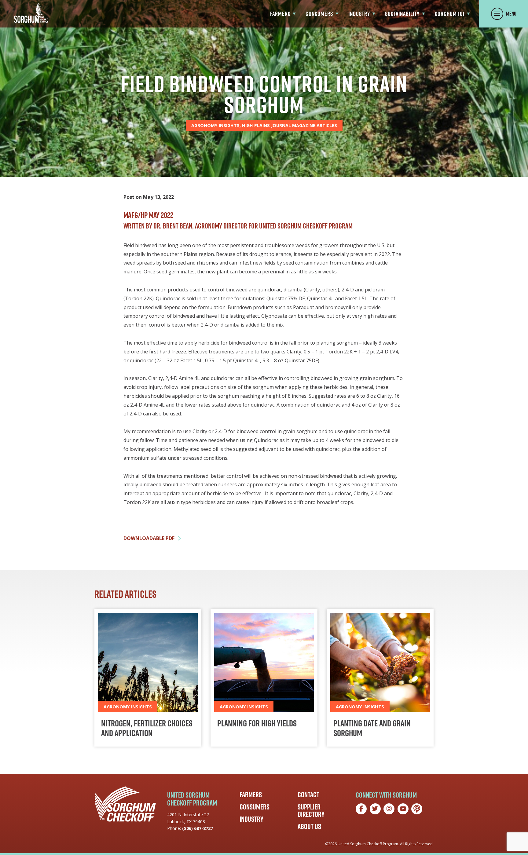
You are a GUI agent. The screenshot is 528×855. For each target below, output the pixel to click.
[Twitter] (375, 808)
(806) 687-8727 (197, 828)
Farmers (251, 794)
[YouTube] (403, 808)
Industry (251, 819)
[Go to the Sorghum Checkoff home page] (31, 13)
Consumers (255, 807)
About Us (309, 826)
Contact (308, 794)
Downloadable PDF (148, 538)
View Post (147, 678)
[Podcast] (416, 808)
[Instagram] (388, 808)
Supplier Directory (311, 810)
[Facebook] (361, 808)
